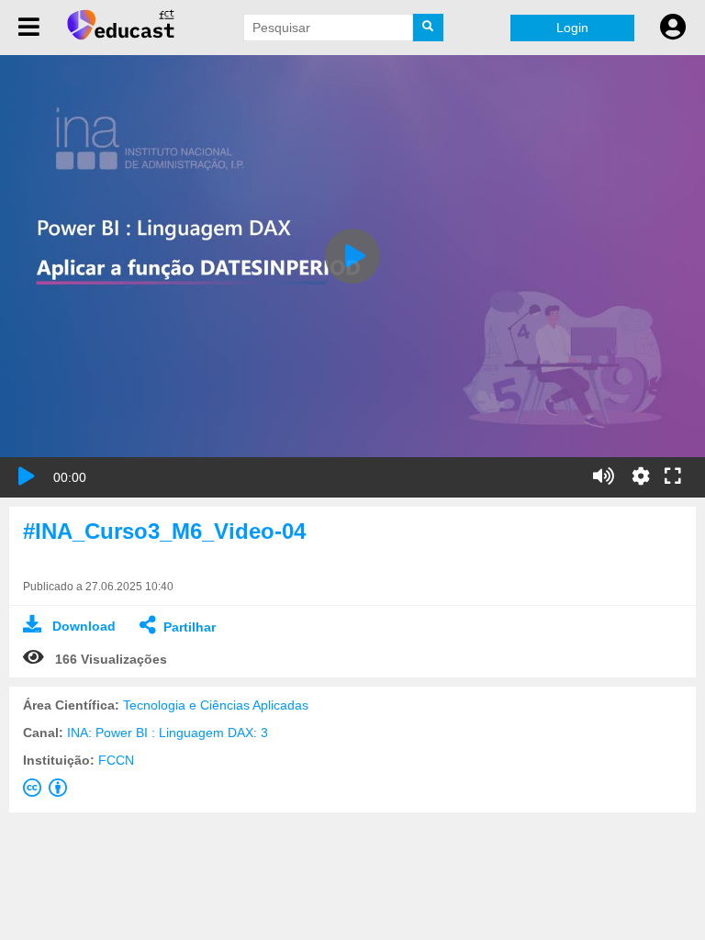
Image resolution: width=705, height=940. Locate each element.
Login (572, 27)
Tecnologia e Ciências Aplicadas (215, 705)
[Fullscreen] (673, 477)
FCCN (116, 760)
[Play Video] (352, 256)
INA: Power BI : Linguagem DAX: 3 (167, 732)
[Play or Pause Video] (26, 476)
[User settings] (673, 27)
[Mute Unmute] (603, 476)
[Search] (428, 27)
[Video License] (48, 791)
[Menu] (28, 27)
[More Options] (641, 476)
